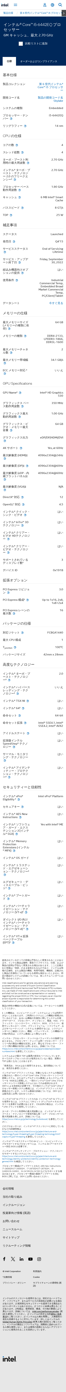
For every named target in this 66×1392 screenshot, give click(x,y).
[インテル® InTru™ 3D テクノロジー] (22, 525)
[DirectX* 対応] (22, 497)
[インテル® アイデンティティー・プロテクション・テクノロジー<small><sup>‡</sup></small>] (9, 777)
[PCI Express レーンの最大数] (14, 613)
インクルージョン (14, 1205)
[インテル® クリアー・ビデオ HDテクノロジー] (8, 538)
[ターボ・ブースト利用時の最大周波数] (28, 162)
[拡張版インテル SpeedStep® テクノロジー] (14, 746)
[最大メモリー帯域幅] (5, 362)
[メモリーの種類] (25, 335)
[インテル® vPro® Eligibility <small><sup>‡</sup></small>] (19, 799)
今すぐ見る (56, 303)
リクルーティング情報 (17, 1245)
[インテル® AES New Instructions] (20, 817)
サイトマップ (11, 1237)
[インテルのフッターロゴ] (10, 1358)
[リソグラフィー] (25, 125)
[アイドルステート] (28, 733)
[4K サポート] (21, 447)
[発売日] (14, 241)
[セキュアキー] (22, 806)
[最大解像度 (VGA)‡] (5, 489)
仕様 (9, 61)
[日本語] (52, 5)
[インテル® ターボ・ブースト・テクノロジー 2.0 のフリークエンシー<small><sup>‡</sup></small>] (15, 179)
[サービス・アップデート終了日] (19, 262)
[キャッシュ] (19, 197)
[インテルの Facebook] (4, 1260)
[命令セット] (19, 715)
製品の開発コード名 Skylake (50, 99)
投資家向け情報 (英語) (16, 1213)
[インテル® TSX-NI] (28, 700)
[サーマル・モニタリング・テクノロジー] (5, 760)
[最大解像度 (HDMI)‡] (5, 458)
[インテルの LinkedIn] (22, 1260)
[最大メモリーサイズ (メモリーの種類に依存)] (9, 328)
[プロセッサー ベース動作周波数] (19, 189)
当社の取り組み (12, 1197)
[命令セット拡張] (25, 722)
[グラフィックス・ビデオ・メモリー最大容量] (11, 430)
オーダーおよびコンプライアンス (38, 61)
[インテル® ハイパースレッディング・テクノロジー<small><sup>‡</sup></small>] (18, 693)
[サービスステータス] (5, 251)
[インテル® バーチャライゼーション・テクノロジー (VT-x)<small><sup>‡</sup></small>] (26, 912)
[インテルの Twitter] (13, 1260)
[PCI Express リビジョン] (8, 592)
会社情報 (8, 1188)
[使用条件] (17, 280)
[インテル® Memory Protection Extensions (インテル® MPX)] (14, 850)
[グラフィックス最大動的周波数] (19, 416)
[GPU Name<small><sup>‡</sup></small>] (20, 392)
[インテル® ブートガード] (8, 898)
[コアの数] (17, 144)
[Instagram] (39, 1260)
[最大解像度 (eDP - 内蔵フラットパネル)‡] (5, 479)
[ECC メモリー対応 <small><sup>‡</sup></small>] (5, 373)
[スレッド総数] (22, 152)
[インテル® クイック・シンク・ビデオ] (25, 514)
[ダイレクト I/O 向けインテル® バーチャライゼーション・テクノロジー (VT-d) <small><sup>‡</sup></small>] (27, 928)
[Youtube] (30, 1260)
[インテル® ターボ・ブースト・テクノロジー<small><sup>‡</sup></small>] (9, 679)
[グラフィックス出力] (5, 440)
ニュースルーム (12, 1229)
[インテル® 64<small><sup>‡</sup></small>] (23, 708)
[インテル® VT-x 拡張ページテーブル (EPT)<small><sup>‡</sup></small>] (13, 942)
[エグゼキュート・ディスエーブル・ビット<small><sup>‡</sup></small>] (9, 888)
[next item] (64, 13)
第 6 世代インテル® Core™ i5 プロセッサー (50, 87)
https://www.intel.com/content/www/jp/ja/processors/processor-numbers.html (31, 1050)
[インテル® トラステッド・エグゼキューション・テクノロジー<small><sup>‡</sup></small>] (5, 874)
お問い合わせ (11, 1221)
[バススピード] (22, 207)
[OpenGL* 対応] (23, 504)
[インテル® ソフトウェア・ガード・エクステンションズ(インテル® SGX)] (16, 833)
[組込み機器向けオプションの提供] (22, 272)
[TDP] (11, 214)
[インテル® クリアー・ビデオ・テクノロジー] (8, 552)
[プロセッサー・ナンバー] (11, 118)
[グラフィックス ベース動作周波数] (22, 406)
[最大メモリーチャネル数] (11, 352)
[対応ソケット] (22, 632)
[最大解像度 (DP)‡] (27, 465)
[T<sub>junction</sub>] (15, 647)
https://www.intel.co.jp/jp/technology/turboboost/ (25, 1119)
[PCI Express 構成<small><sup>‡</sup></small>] (27, 599)
